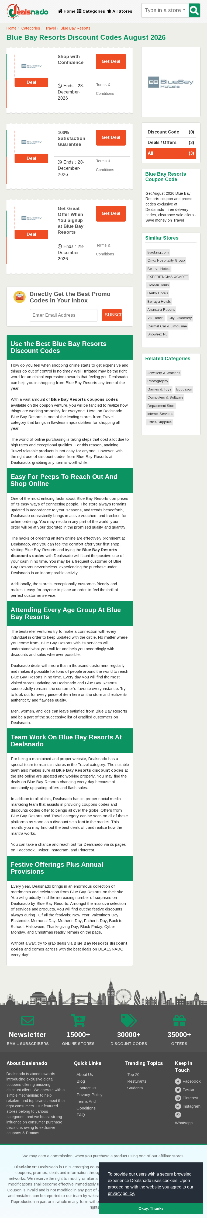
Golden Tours (158, 285)
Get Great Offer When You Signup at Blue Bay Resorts (70, 220)
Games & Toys (159, 389)
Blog (81, 1081)
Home (69, 11)
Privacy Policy (90, 1094)
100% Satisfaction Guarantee (71, 138)
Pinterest (190, 1098)
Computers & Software (165, 397)
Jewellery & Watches (163, 373)
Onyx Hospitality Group (166, 260)
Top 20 (133, 1074)
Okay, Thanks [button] (151, 1208)
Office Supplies (159, 422)
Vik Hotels (155, 318)
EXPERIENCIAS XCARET (167, 277)
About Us (85, 1074)
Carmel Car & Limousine (167, 326)
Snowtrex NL (157, 334)
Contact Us (86, 1088)
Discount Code (171, 132)
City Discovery (180, 318)
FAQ (81, 1114)
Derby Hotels (157, 293)
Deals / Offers (171, 142)
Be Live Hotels (158, 269)
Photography (157, 381)
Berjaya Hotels (159, 301)
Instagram (191, 1106)
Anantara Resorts (161, 310)
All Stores (122, 11)
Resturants (137, 1081)
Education (184, 389)
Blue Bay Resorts (76, 28)
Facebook (191, 1081)
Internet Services (160, 414)
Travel (50, 28)
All (171, 153)
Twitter (188, 1089)
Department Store (161, 406)
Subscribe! (113, 315)
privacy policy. (121, 1193)
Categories (93, 11)
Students (135, 1088)
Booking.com (158, 252)
